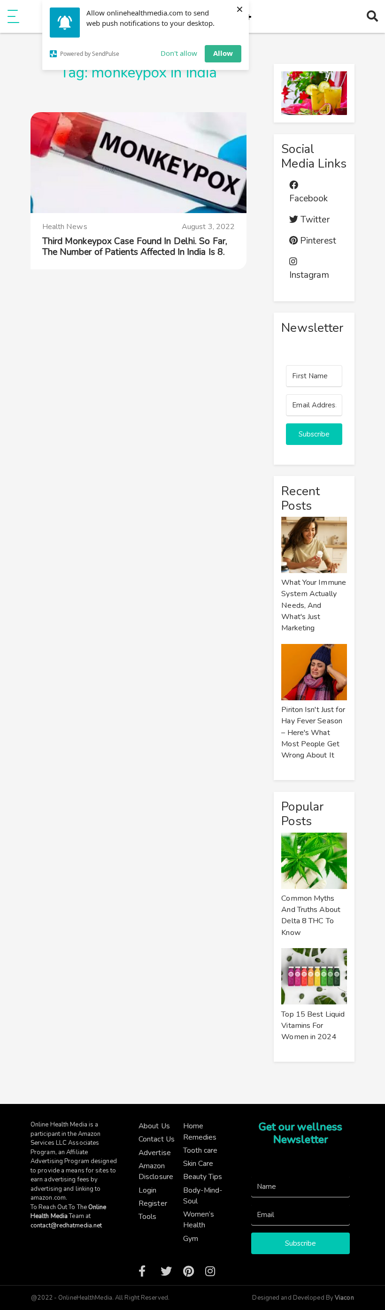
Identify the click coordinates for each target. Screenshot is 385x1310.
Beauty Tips (203, 1176)
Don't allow (179, 53)
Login (148, 1190)
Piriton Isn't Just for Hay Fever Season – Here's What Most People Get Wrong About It (313, 732)
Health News (64, 227)
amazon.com (48, 1198)
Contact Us (157, 1139)
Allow (223, 53)
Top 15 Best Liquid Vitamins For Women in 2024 (313, 1025)
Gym (190, 1238)
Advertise (155, 1152)
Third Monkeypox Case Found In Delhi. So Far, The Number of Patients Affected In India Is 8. (134, 246)
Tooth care (200, 1150)
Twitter (314, 220)
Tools (148, 1216)
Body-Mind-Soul (203, 1195)
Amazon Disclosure (156, 1171)
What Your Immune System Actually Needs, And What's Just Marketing (313, 605)
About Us (154, 1126)
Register (153, 1203)
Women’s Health (199, 1219)
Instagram (309, 275)
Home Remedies (200, 1131)
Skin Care (198, 1163)
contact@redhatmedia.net (66, 1225)
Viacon (343, 1298)
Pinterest (317, 241)
